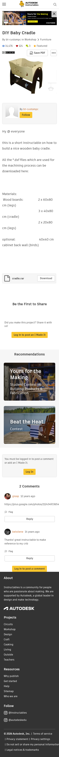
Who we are (10, 696)
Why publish (11, 676)
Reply (29, 519)
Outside (8, 654)
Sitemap (9, 691)
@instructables (17, 713)
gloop (15, 496)
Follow (26, 115)
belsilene (17, 531)
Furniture (45, 39)
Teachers (9, 659)
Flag (10, 512)
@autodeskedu (17, 720)
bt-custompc (13, 39)
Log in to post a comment (29, 569)
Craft (6, 639)
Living (7, 649)
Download (46, 278)
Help (6, 686)
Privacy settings (40, 739)
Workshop (30, 39)
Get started (10, 681)
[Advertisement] (29, 18)
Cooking (8, 644)
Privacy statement (17, 739)
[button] (4, 4)
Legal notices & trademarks (22, 750)
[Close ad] (54, 14)
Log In (29, 472)
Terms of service (42, 734)
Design (8, 634)
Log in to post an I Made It (29, 335)
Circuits (8, 624)
